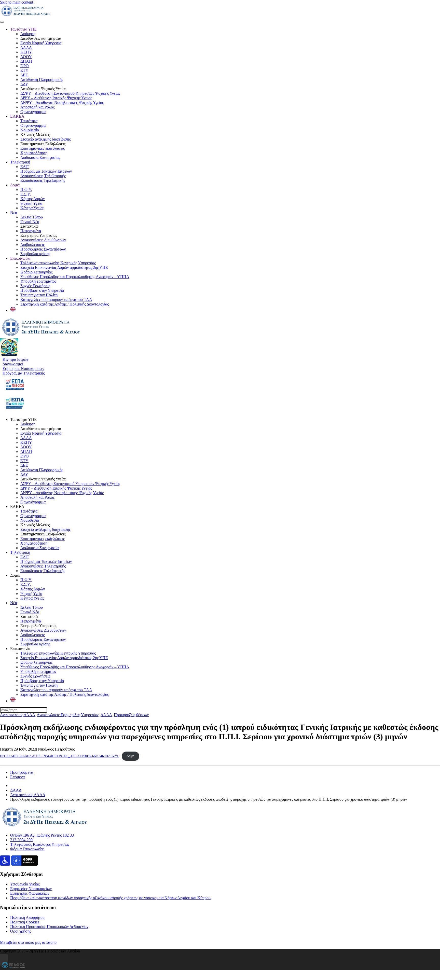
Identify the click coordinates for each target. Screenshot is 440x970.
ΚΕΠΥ (26, 52)
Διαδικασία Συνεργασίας (40, 157)
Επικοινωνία (20, 258)
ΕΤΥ (24, 70)
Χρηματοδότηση (33, 153)
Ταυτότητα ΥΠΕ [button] (23, 419)
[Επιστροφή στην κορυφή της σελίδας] (4, 960)
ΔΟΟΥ (26, 56)
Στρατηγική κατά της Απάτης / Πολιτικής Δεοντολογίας (64, 304)
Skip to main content (16, 2)
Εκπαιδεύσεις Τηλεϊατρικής (42, 180)
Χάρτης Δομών (32, 199)
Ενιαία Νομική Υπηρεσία (40, 43)
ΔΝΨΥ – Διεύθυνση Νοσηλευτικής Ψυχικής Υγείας (62, 102)
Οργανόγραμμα (33, 111)
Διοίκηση (27, 34)
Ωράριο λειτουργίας (36, 272)
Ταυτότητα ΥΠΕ (23, 29)
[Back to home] (25, 16)
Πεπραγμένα (30, 231)
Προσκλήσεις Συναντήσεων (43, 249)
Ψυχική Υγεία (31, 203)
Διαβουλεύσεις (32, 244)
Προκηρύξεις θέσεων (131, 715)
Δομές (15, 185)
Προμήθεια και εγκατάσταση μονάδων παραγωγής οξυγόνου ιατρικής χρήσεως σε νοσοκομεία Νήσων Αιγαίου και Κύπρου (110, 898)
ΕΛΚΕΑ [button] (17, 506)
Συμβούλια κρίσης (35, 254)
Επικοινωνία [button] (20, 648)
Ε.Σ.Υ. (25, 194)
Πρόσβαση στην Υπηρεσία (42, 290)
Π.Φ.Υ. (26, 189)
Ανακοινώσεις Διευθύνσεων (43, 240)
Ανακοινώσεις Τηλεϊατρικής (43, 176)
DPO (24, 66)
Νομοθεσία (29, 130)
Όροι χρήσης (20, 931)
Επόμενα (17, 777)
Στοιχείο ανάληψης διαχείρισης (45, 139)
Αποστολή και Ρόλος (37, 107)
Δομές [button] (15, 575)
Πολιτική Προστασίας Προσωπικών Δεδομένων (49, 926)
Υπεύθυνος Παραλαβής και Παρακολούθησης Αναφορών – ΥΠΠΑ (74, 276)
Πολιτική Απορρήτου (27, 917)
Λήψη (130, 756)
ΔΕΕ (24, 75)
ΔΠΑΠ (26, 61)
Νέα (13, 212)
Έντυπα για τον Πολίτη (39, 295)
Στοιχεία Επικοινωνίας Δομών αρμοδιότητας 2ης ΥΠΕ (64, 267)
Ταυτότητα (28, 121)
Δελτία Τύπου (31, 217)
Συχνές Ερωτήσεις (35, 286)
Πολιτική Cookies (24, 922)
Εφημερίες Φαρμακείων (29, 893)
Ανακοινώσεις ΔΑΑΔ (17, 715)
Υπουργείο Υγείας (24, 884)
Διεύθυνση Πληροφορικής (41, 79)
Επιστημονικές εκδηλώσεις (42, 148)
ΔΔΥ (24, 84)
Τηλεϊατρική (20, 162)
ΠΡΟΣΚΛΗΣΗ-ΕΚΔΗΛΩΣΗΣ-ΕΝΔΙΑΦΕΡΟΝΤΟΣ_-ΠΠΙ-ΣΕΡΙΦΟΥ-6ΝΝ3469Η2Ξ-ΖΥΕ (59, 756)
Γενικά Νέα (29, 221)
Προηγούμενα (21, 772)
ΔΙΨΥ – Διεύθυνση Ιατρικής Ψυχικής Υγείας (56, 98)
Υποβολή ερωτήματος (38, 281)
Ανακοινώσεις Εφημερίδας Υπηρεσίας (68, 715)
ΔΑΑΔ (26, 47)
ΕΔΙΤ (24, 166)
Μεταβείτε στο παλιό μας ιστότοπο (28, 942)
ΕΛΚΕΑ (17, 116)
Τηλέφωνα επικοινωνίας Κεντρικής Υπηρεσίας (58, 263)
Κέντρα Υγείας (32, 208)
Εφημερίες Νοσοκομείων (31, 888)
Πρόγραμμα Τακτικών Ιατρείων (46, 171)
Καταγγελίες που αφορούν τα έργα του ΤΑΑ (56, 299)
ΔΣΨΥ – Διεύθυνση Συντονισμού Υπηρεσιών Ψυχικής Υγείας (70, 93)
